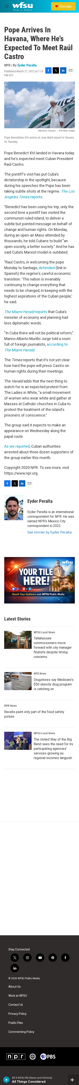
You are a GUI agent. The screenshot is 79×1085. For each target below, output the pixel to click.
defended (47, 268)
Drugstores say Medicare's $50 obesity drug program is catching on (54, 684)
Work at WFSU (17, 995)
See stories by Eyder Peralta (49, 532)
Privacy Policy (17, 1013)
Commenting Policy (21, 1031)
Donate (65, 6)
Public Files (15, 1022)
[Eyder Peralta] (13, 507)
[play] (6, 1080)
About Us (14, 986)
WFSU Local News (44, 632)
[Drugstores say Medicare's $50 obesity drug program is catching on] (18, 681)
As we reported (17, 446)
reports (26, 312)
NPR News (40, 673)
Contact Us (15, 1004)
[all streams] (73, 1079)
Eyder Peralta (27, 65)
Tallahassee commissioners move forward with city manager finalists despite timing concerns (53, 647)
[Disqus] (39, 878)
